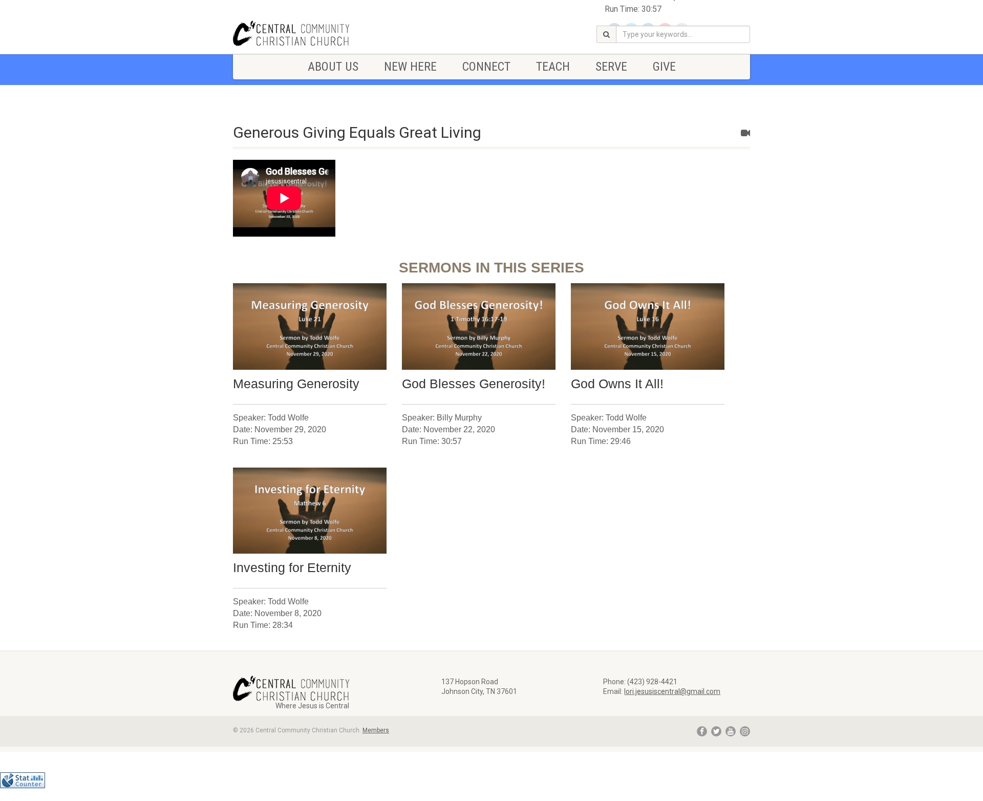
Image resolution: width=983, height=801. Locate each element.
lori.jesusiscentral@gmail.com (672, 691)
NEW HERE (410, 66)
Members (375, 730)
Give (664, 66)
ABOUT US (333, 66)
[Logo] (314, 33)
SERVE (611, 66)
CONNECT (486, 66)
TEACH (553, 66)
